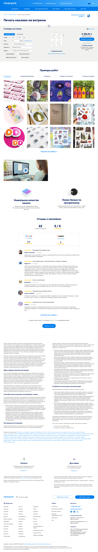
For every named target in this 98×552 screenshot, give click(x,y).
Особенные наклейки (88, 76)
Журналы (35, 511)
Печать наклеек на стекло (66, 432)
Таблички (6, 533)
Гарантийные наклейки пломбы (26, 433)
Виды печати (91, 28)
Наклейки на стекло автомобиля (67, 435)
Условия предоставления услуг (44, 544)
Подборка (8, 76)
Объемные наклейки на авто (10, 438)
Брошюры (35, 506)
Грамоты (21, 514)
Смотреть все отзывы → (49, 315)
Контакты (83, 8)
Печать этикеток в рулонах (78, 432)
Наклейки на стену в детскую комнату (43, 437)
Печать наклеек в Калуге (9, 442)
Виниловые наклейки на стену (60, 437)
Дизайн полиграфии (38, 535)
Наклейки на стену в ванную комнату (76, 437)
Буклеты (6, 514)
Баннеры (6, 529)
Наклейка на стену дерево (28, 437)
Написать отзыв (49, 326)
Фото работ (56, 8)
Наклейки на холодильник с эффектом (26, 432)
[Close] (93, 15)
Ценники (21, 529)
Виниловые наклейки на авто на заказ (85, 433)
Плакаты (21, 509)
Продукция (15, 8)
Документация (37, 516)
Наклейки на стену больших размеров (12, 437)
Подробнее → (23, 470)
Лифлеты (35, 514)
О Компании (54, 506)
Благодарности (22, 516)
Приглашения (22, 536)
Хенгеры (21, 521)
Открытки (21, 531)
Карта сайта (54, 517)
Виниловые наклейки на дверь (24, 440)
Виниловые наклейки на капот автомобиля (41, 440)
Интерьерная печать (38, 530)
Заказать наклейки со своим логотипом (61, 440)
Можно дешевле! (87, 42)
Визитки (6, 516)
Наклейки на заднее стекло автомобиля (66, 433)
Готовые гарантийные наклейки (11, 433)
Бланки (20, 524)
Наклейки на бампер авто (40, 433)
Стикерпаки (47, 76)
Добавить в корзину (87, 39)
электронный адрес (26, 477)
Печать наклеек (12, 14)
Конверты (21, 533)
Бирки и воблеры (8, 519)
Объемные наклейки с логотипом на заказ (27, 438)
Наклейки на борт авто (51, 433)
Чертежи (21, 511)
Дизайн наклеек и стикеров (10, 440)
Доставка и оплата (70, 8)
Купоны (35, 521)
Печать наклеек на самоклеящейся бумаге (81, 438)
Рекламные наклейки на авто (10, 435)
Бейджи (20, 526)
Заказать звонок (67, 3)
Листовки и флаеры (8, 524)
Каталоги (6, 511)
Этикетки (6, 509)
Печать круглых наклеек (53, 432)
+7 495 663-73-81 (75, 506)
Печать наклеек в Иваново (77, 440)
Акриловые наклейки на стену (82, 435)
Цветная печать (37, 532)
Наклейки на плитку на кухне (52, 435)
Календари (6, 521)
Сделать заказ (85, 497)
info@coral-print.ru (76, 509)
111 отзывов (29, 238)
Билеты (35, 519)
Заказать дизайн (51, 53)
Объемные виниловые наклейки (45, 438)
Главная (5, 14)
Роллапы (6, 531)
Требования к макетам (57, 509)
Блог (53, 520)
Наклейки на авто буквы (41, 432)
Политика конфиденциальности (30, 544)
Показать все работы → (49, 151)
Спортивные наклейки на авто (25, 435)
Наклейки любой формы (27, 76)
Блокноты (6, 526)
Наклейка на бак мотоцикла (38, 435)
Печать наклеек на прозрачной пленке (62, 438)
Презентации (7, 536)
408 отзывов (60, 238)
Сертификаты (22, 519)
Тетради (35, 524)
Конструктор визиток (41, 8)
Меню (34, 509)
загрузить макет (61, 53)
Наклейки (27, 8)
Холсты (20, 506)
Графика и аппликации (66, 76)
